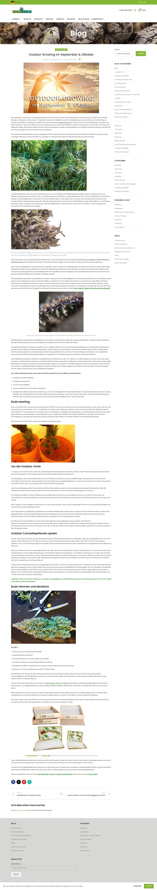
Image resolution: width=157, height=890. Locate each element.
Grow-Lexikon (119, 227)
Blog (58, 49)
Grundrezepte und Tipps (123, 102)
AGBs (117, 255)
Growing (63, 49)
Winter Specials (120, 140)
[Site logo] (24, 10)
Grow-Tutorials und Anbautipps (125, 144)
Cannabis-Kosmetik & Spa (123, 79)
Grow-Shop (118, 129)
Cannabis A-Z (119, 72)
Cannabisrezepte (120, 83)
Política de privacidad (122, 259)
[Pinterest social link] (24, 782)
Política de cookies (121, 263)
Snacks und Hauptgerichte (124, 109)
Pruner (58, 683)
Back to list (61, 794)
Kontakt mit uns (120, 240)
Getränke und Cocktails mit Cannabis (127, 94)
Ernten (51, 774)
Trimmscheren (50, 683)
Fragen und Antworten (122, 91)
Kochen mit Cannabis (122, 152)
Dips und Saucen (120, 87)
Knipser (66, 683)
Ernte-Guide (92, 774)
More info (137, 886)
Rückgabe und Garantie (122, 252)
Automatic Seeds (120, 216)
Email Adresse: (16, 864)
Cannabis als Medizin (122, 76)
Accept (149, 886)
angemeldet (22, 810)
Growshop (118, 220)
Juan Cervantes (55, 59)
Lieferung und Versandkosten (125, 248)
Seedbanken (119, 208)
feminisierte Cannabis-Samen (124, 212)
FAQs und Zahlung (121, 244)
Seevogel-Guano (64, 122)
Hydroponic (118, 106)
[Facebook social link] (139, 2)
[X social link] (141, 2)
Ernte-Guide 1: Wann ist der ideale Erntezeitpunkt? (92, 288)
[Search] (135, 10)
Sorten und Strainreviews (123, 113)
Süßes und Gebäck (121, 117)
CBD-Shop (118, 133)
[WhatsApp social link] (29, 782)
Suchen (117, 49)
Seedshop (118, 126)
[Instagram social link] (144, 2)
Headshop (118, 137)
